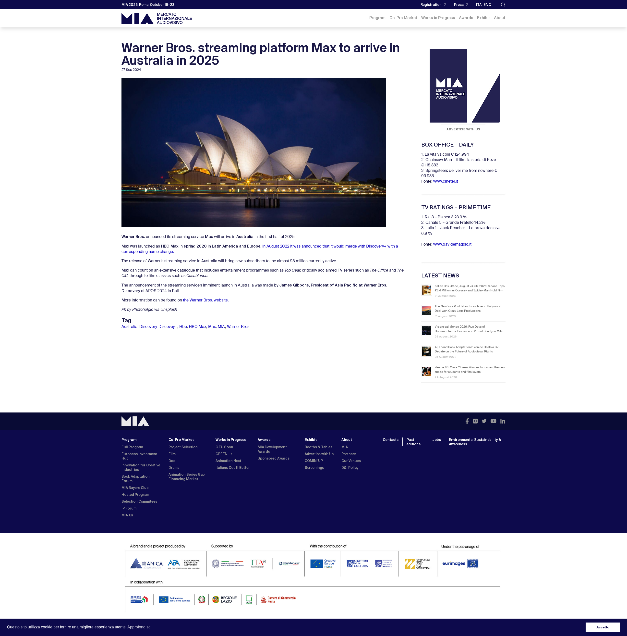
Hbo (183, 327)
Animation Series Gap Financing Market (187, 476)
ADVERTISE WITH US (463, 129)
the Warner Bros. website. (206, 300)
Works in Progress (438, 17)
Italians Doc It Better (233, 467)
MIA (221, 327)
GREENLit (224, 454)
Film (172, 454)
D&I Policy (349, 467)
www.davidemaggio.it (452, 245)
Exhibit (483, 17)
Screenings (314, 467)
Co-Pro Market (403, 17)
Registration (431, 4)
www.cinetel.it (445, 182)
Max (212, 327)
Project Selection (183, 447)
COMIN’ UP (314, 461)
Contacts (390, 439)
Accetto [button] (602, 627)
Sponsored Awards (273, 458)
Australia (129, 327)
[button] (503, 4)
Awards (466, 17)
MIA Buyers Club (135, 488)
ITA (479, 4)
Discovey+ (167, 327)
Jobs (436, 439)
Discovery (148, 327)
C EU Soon (224, 447)
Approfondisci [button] (139, 627)
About (500, 17)
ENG (487, 4)
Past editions (414, 441)
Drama (174, 467)
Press (459, 4)
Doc (172, 461)
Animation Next (228, 461)
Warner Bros (238, 327)
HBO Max (197, 327)
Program (377, 17)
